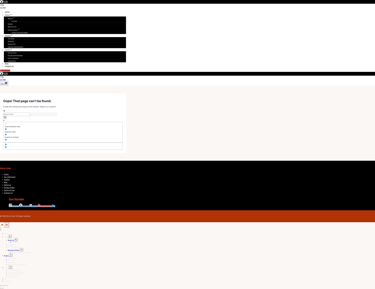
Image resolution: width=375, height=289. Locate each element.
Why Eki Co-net (12, 26)
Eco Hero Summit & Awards (15, 55)
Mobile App (11, 41)
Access (7, 180)
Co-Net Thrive (12, 61)
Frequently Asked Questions (15, 47)
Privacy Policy (9, 188)
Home (7, 12)
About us (7, 185)
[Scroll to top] (2, 225)
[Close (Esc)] (7, 285)
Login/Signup (5, 70)
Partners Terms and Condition (20, 32)
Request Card (11, 44)
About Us (11, 240)
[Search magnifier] (5, 117)
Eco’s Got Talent (12, 52)
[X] (4, 2)
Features (10, 24)
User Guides (11, 38)
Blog (6, 64)
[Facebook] (1, 2)
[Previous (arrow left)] (1, 288)
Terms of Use (9, 190)
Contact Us (9, 66)
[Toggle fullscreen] (3, 285)
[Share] (5, 285)
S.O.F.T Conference (13, 58)
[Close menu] (0, 229)
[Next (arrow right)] (3, 288)
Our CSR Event (9, 177)
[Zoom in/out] (1, 285)
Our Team (14, 21)
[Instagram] (6, 2)
